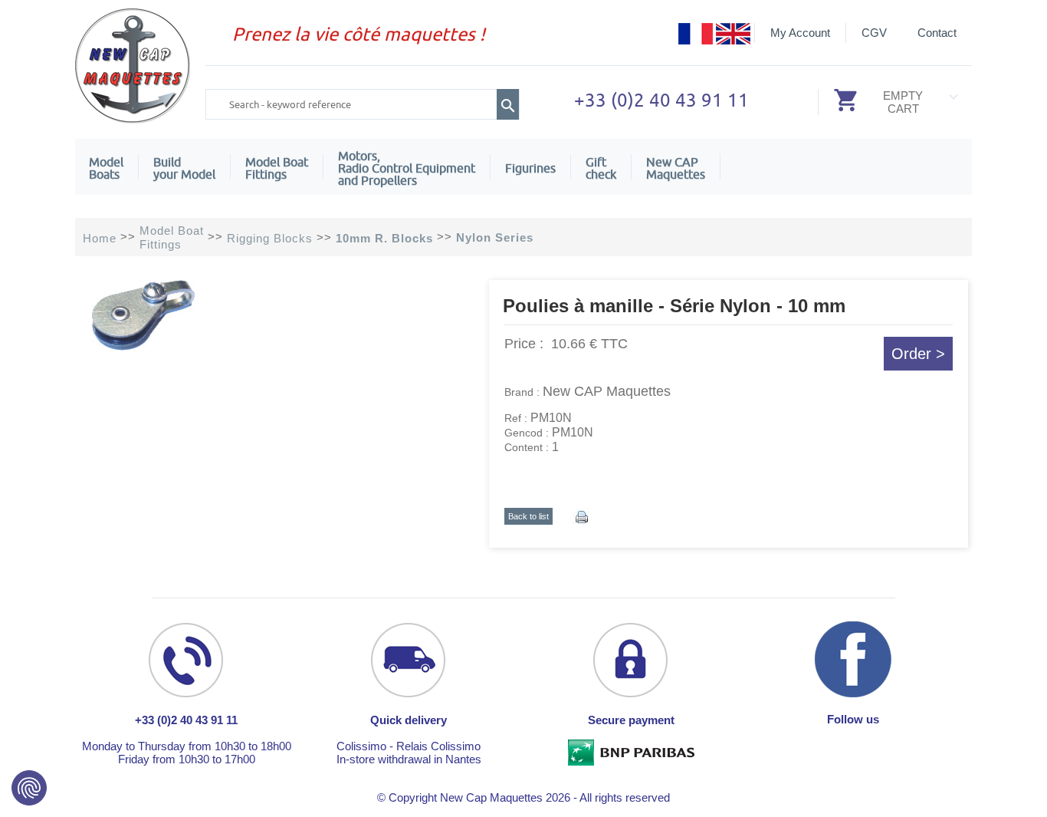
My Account (800, 32)
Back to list (528, 516)
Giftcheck (601, 168)
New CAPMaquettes (675, 168)
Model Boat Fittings (276, 168)
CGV (874, 32)
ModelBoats (106, 168)
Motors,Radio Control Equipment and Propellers (406, 168)
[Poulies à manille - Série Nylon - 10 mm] (142, 347)
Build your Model (184, 168)
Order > (918, 353)
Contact (937, 32)
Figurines (530, 168)
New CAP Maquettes (607, 391)
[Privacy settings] (29, 787)
